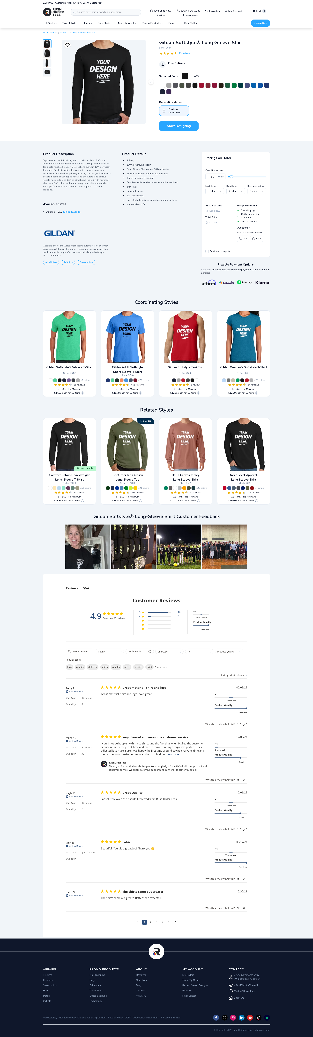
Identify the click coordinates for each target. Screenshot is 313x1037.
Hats (46, 990)
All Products (50, 32)
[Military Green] (247, 488)
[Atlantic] (193, 488)
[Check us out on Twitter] (225, 1018)
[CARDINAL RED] (135, 380)
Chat (258, 238)
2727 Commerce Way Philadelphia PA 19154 (247, 977)
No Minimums (97, 975)
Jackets (47, 1001)
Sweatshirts (86, 262)
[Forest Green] (108, 488)
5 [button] (168, 922)
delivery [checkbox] (92, 667)
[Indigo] (234, 488)
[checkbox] (207, 251)
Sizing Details (72, 212)
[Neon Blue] (260, 85)
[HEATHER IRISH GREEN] (55, 380)
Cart (260, 11)
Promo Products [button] (151, 23)
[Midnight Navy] (243, 488)
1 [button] (144, 922)
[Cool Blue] (229, 488)
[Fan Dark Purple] (168, 91)
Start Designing (179, 126)
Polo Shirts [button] (104, 23)
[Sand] (233, 380)
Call (245, 238)
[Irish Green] (126, 488)
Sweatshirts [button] (69, 23)
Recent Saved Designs (195, 985)
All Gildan (51, 262)
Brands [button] (172, 23)
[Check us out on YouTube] (250, 1018)
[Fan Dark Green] (227, 85)
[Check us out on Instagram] (233, 1018)
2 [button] (150, 922)
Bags (92, 980)
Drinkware (95, 985)
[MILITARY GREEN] (182, 85)
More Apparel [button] (126, 23)
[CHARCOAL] (188, 85)
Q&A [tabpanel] (85, 588)
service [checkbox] (138, 667)
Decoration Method (256, 186)
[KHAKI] (77, 488)
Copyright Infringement (145, 1017)
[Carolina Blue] (122, 488)
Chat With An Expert (246, 991)
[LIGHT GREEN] (73, 488)
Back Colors (231, 186)
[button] (87, 547)
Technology (95, 1001)
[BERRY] (68, 488)
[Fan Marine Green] (240, 85)
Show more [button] (161, 667)
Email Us (239, 998)
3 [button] (156, 922)
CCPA (128, 1017)
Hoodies (48, 980)
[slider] (231, 176)
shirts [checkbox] (105, 667)
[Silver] (180, 488)
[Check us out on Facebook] (216, 1018)
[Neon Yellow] (131, 488)
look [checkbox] (69, 667)
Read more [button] (173, 754)
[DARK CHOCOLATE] (221, 85)
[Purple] (247, 85)
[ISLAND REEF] (64, 488)
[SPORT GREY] (168, 85)
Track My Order (191, 980)
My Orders (188, 975)
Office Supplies (98, 996)
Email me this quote (220, 251)
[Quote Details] (82, 393)
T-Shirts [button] (50, 23)
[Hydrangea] (59, 488)
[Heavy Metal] (238, 488)
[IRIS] (126, 380)
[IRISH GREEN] (238, 380)
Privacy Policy (115, 1017)
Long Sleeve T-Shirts (84, 32)
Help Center (189, 996)
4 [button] (162, 922)
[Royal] (117, 488)
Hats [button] (87, 23)
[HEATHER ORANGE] (122, 380)
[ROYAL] (253, 85)
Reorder (187, 990)
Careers (140, 990)
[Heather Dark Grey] (175, 85)
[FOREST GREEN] (117, 380)
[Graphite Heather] (229, 380)
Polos (46, 996)
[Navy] (112, 488)
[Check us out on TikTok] (258, 1018)
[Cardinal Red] (214, 85)
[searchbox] (80, 651)
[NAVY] (162, 91)
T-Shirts (64, 32)
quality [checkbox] (80, 667)
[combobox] (106, 12)
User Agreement (96, 1017)
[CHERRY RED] (201, 85)
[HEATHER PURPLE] (69, 380)
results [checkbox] (116, 667)
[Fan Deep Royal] (266, 85)
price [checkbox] (127, 667)
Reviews (141, 975)
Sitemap (175, 1017)
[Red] (225, 488)
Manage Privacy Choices (72, 1017)
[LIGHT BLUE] (224, 380)
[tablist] (156, 585)
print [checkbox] (149, 667)
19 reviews (184, 53)
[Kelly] (166, 488)
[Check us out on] (242, 1018)
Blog (138, 985)
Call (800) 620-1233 (246, 985)
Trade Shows (96, 990)
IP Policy (165, 1017)
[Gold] (135, 488)
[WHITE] (162, 85)
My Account (235, 11)
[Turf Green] (234, 85)
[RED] (183, 380)
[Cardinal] (252, 488)
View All (141, 996)
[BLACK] (185, 76)
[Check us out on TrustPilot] (267, 1018)
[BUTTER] (54, 488)
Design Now (260, 23)
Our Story (141, 980)
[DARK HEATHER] (73, 380)
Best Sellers (191, 23)
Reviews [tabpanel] (72, 588)
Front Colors (210, 186)
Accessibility (50, 1017)
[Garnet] (208, 85)
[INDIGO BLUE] (131, 380)
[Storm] (170, 488)
